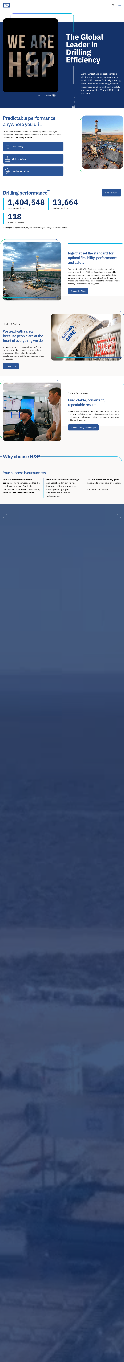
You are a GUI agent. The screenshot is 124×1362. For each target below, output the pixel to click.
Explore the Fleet (78, 291)
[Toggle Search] (113, 5)
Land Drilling (17, 146)
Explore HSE (10, 366)
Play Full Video (44, 95)
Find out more (111, 193)
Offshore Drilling (19, 159)
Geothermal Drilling (20, 171)
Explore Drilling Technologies (83, 427)
